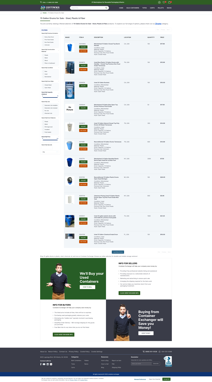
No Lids (47, 110)
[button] (50, 33)
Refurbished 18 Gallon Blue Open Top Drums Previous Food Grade (106, 105)
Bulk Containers (133, 8)
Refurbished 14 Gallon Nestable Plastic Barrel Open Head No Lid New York (106, 159)
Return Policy (53, 351)
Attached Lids (48, 113)
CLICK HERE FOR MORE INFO (129, 293)
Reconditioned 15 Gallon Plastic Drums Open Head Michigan (106, 178)
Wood (46, 60)
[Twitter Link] (51, 364)
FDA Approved (49, 127)
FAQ (113, 364)
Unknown (47, 45)
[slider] (42, 97)
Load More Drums (118, 252)
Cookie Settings (96, 351)
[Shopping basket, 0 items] (169, 2)
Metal (46, 58)
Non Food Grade (49, 42)
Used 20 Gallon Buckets (101, 82)
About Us (43, 351)
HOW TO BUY (146, 333)
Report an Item (116, 360)
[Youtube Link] (44, 364)
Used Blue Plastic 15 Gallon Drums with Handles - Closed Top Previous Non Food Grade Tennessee (107, 63)
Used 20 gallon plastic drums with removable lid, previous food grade (105, 216)
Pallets (161, 8)
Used (46, 74)
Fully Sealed (48, 132)
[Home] (50, 7)
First (158, 29)
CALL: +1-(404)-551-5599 (50, 2)
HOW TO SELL (87, 287)
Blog (102, 367)
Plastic (46, 55)
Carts (152, 8)
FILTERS (44, 30)
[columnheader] (71, 37)
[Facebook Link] (40, 364)
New (46, 71)
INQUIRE (83, 47)
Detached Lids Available (51, 105)
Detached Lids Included (51, 108)
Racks (169, 8)
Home (121, 8)
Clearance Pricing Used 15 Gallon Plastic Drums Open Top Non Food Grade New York (107, 197)
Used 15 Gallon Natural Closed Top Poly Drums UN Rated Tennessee (106, 124)
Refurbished (48, 76)
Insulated (47, 129)
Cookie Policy (85, 351)
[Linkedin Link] (48, 364)
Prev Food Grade (49, 39)
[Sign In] (159, 2)
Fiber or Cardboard (50, 63)
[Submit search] (106, 8)
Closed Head (48, 85)
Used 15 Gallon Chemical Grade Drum (106, 234)
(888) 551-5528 (151, 351)
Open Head (48, 87)
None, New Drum (49, 37)
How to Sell (104, 364)
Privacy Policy (74, 351)
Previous (163, 29)
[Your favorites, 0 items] (164, 2)
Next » (168, 29)
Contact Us (63, 351)
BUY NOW (83, 51)
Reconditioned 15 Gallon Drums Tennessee (107, 142)
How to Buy (105, 360)
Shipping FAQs (116, 367)
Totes (144, 8)
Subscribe (156, 363)
